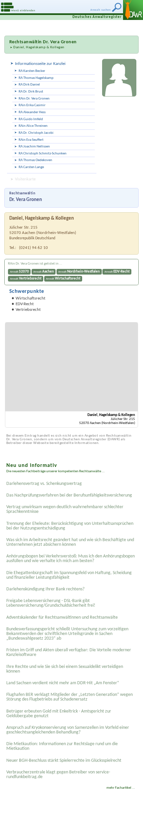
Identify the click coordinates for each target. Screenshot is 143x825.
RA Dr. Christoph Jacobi (36, 133)
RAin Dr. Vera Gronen (34, 99)
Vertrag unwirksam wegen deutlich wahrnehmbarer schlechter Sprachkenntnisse (64, 509)
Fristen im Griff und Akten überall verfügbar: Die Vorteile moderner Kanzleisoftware (68, 652)
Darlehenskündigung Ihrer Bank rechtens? (45, 589)
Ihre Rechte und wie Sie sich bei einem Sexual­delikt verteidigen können (64, 669)
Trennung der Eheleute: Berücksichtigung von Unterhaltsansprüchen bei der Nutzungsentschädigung (69, 526)
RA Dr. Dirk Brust (31, 92)
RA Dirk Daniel (29, 85)
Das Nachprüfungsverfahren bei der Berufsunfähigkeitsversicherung (69, 495)
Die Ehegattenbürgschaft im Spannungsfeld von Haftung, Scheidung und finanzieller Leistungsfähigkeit (69, 575)
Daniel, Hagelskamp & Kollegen (39, 47)
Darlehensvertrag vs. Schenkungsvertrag (44, 483)
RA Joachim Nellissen (34, 146)
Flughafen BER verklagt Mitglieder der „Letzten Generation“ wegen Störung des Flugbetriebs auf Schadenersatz (69, 697)
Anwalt (19, 272)
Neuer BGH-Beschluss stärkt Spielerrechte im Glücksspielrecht (63, 760)
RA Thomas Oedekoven (35, 160)
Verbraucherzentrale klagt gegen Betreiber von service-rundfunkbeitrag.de (58, 774)
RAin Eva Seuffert (31, 140)
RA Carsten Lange (31, 167)
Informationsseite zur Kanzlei (40, 64)
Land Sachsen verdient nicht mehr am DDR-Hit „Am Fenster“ (62, 683)
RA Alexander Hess (32, 112)
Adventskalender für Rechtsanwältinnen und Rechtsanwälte (62, 617)
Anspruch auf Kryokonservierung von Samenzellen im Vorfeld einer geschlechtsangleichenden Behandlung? (67, 730)
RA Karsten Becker (32, 71)
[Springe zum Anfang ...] (132, 814)
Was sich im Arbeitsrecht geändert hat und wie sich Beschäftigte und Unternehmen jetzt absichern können (70, 542)
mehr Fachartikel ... (120, 788)
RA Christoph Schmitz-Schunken (43, 153)
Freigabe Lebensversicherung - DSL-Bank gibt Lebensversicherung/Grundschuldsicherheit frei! (50, 603)
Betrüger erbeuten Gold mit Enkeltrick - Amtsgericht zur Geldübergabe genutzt (58, 714)
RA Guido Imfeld (31, 119)
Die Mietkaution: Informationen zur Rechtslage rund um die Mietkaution (62, 746)
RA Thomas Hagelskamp (36, 78)
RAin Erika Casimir (32, 105)
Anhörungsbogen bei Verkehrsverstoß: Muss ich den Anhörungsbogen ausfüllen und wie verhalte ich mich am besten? (70, 558)
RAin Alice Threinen (33, 126)
